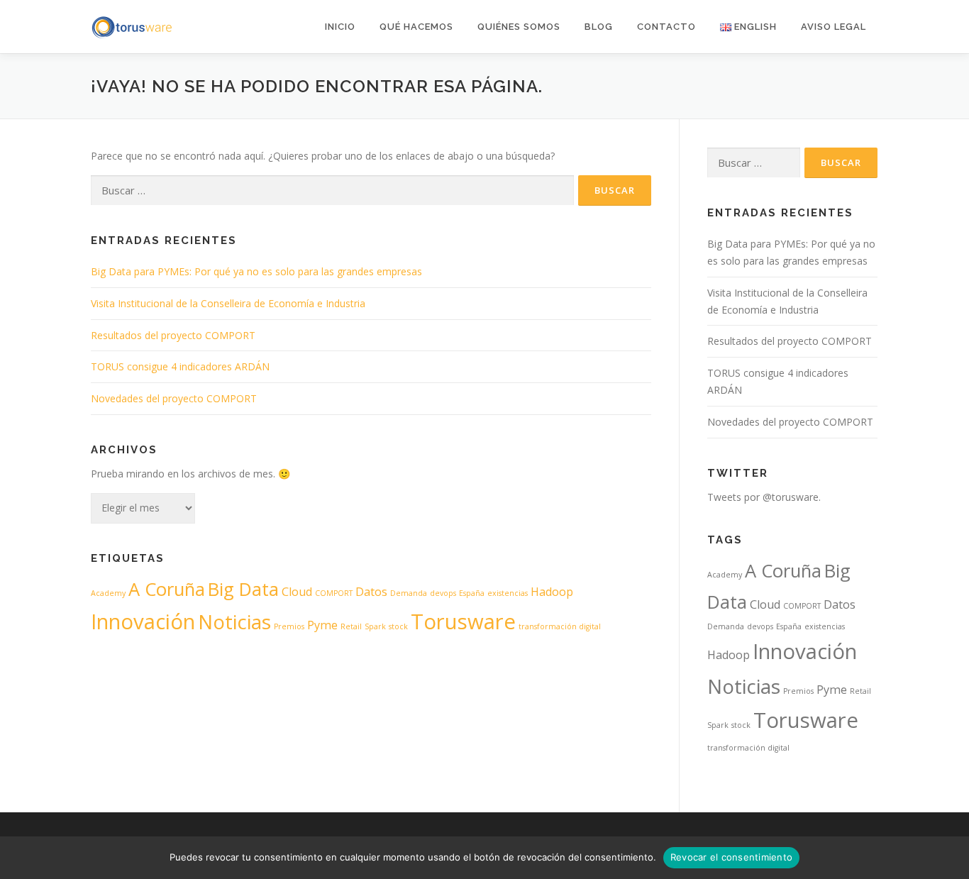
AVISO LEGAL (833, 26)
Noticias (234, 621)
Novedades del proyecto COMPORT (174, 398)
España (471, 593)
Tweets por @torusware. (764, 497)
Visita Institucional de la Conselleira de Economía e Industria (228, 303)
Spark (375, 626)
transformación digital (560, 626)
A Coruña (166, 589)
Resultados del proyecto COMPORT (173, 335)
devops (443, 593)
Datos (371, 591)
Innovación (143, 621)
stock (398, 626)
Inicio (340, 26)
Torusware (463, 621)
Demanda (408, 593)
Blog (599, 26)
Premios (289, 626)
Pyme (322, 625)
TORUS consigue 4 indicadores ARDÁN (180, 366)
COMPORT (334, 593)
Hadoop (552, 591)
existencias (507, 593)
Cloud (297, 591)
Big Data (243, 589)
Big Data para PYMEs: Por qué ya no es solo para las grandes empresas (256, 271)
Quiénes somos (518, 26)
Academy (108, 593)
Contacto (666, 26)
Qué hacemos (416, 26)
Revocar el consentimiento (731, 857)
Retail (351, 626)
